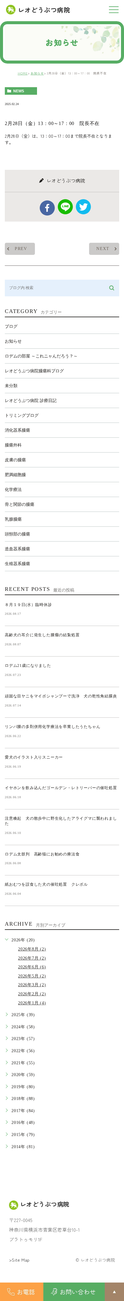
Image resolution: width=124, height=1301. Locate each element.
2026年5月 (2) (32, 976)
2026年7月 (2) (32, 958)
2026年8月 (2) (32, 949)
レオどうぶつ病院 (44, 9)
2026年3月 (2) (32, 985)
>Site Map (19, 1260)
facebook (47, 208)
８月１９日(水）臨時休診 (28, 604)
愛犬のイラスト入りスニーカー (34, 757)
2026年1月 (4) (32, 1003)
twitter (83, 206)
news (18, 91)
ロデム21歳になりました (28, 665)
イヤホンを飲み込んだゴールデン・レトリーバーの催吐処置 (61, 788)
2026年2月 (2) (32, 994)
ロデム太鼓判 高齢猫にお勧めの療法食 (44, 854)
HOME (23, 73)
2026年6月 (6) (32, 967)
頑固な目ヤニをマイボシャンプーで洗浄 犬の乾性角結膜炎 (61, 696)
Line (65, 206)
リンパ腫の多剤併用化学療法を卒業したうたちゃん (52, 726)
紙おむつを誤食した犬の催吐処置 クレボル (46, 884)
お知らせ (37, 73)
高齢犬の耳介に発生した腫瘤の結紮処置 (42, 635)
